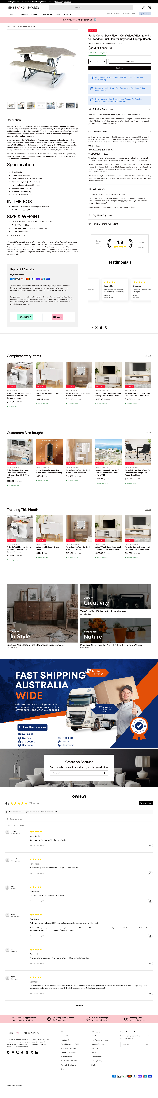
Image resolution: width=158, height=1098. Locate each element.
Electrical (94, 1048)
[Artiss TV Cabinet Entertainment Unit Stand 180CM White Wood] (138, 375)
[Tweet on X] (96, 327)
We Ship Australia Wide (70, 1044)
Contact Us (65, 1040)
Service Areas (96, 1057)
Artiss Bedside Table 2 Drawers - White (49, 394)
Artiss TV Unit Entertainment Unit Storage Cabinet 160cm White (108, 394)
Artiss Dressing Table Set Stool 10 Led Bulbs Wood (78, 394)
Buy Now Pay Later (68, 1048)
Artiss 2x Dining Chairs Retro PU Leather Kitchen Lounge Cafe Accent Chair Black (137, 472)
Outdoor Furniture (98, 1044)
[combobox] (91, 7)
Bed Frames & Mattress (99, 1040)
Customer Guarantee (69, 1061)
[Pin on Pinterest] (106, 327)
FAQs (134, 14)
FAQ (63, 1069)
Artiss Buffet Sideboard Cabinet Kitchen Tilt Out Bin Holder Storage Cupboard (19, 395)
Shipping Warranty (68, 1052)
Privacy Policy (96, 1061)
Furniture (94, 1036)
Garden (94, 1052)
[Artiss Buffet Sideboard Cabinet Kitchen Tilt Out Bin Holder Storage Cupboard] (20, 375)
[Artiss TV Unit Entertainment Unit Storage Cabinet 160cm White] (108, 375)
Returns (117, 14)
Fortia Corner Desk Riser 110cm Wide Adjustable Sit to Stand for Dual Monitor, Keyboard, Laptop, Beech (24, 26)
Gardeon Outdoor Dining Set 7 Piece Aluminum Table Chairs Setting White (107, 472)
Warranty (126, 14)
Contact (109, 14)
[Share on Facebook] (101, 327)
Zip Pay (94, 1065)
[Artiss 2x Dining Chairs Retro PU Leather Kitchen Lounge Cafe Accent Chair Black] (138, 452)
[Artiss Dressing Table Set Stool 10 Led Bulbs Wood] (79, 375)
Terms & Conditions (68, 1065)
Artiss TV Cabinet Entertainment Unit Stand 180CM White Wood (137, 394)
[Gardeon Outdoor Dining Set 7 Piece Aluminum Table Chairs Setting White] (108, 452)
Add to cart (130, 61)
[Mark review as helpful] (150, 845)
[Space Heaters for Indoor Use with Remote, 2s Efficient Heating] (49, 452)
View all (148, 356)
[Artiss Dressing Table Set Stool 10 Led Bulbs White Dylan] (79, 452)
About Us (64, 1036)
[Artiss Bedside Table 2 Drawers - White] (49, 375)
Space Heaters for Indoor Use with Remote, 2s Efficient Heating (49, 471)
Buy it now (119, 68)
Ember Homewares (94, 43)
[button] (149, 7)
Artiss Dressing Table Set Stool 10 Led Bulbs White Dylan (78, 471)
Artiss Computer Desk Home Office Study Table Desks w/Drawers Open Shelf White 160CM (18, 473)
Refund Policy (66, 1057)
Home (8, 26)
